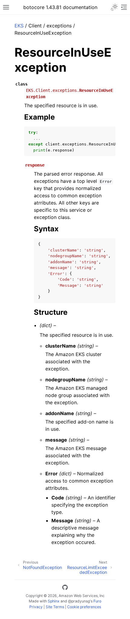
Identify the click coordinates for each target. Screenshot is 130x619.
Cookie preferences (84, 607)
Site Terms (55, 607)
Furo (97, 601)
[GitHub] (65, 588)
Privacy (36, 607)
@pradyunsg (79, 601)
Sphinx (54, 601)
